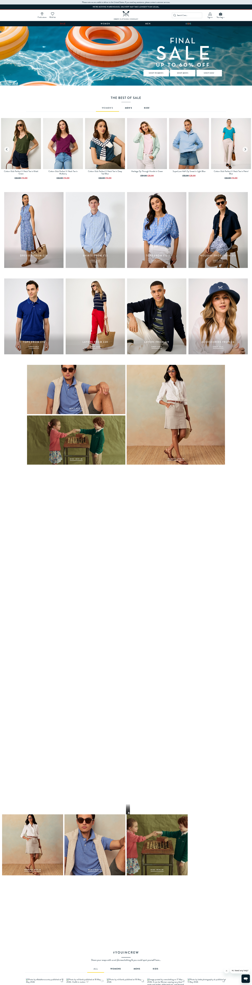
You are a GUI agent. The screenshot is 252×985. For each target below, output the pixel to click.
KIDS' (147, 108)
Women (105, 23)
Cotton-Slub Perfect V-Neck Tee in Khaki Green (21, 172)
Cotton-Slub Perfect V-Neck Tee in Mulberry (63, 172)
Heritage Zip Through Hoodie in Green (147, 171)
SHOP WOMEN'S (156, 73)
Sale (63, 23)
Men (148, 23)
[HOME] (126, 15)
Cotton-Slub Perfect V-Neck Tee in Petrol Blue (231, 172)
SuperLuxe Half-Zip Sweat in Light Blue (189, 171)
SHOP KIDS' (209, 73)
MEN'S (128, 108)
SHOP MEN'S (182, 73)
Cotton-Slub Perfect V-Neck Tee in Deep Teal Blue (105, 172)
